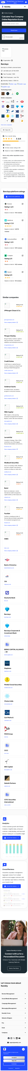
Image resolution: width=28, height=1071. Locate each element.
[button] (25, 7)
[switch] (23, 1049)
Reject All (14, 1060)
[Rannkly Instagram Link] (11, 1038)
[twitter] (13, 84)
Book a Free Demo (14, 968)
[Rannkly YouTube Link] (19, 1038)
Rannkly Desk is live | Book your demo (15, 2)
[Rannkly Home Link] (6, 6)
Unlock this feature (11, 838)
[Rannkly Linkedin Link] (17, 1038)
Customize (14, 1064)
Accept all (14, 1057)
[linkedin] (21, 84)
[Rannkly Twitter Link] (14, 1038)
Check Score (14, 30)
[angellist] (5, 87)
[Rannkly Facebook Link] (9, 1038)
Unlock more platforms (14, 196)
